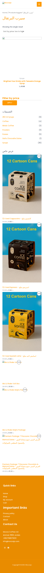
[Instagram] (5, 547)
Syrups (5, 143)
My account (8, 500)
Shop (5, 497)
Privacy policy (8, 513)
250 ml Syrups (8, 117)
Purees (5, 134)
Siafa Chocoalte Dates (12, 138)
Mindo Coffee (8, 126)
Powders (6, 130)
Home (4, 13)
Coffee (5, 121)
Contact (6, 516)
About (5, 520)
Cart (5, 503)
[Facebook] (8, 547)
